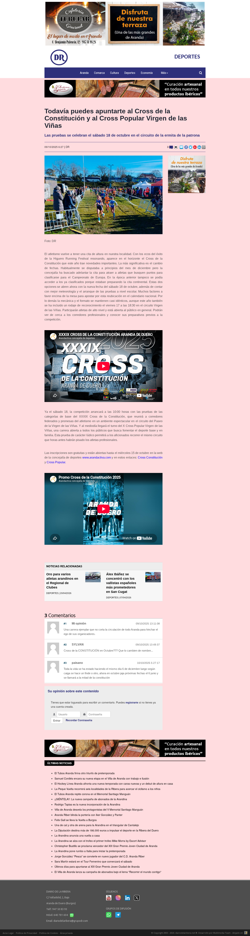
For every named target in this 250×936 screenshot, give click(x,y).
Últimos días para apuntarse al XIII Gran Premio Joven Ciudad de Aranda (97, 866)
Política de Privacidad (26, 933)
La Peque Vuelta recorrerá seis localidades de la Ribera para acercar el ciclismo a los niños (107, 789)
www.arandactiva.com (96, 457)
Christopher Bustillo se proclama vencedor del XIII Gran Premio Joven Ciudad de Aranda (106, 846)
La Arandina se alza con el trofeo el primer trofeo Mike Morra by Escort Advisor (100, 841)
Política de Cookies (48, 933)
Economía (147, 73)
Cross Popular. (56, 462)
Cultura (114, 73)
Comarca (99, 73)
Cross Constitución (150, 457)
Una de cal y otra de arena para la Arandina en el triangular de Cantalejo (97, 825)
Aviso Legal (8, 933)
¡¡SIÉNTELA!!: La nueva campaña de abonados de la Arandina (91, 799)
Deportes (129, 73)
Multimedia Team (222, 932)
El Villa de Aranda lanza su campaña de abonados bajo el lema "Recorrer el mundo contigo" (108, 872)
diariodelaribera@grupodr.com (70, 920)
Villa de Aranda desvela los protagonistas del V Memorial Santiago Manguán (99, 809)
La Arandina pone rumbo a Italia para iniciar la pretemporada (90, 851)
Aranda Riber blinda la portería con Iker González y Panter (88, 815)
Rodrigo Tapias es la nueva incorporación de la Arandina (87, 804)
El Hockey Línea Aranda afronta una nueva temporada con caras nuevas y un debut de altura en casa (114, 783)
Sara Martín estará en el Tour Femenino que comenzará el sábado (93, 861)
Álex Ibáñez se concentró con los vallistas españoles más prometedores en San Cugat (121, 583)
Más (163, 73)
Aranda (84, 73)
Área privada (66, 933)
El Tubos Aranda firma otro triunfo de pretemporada (85, 773)
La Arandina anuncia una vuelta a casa (77, 835)
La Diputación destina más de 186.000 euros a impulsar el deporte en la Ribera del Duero (107, 830)
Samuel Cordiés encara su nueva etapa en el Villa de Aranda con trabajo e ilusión (102, 778)
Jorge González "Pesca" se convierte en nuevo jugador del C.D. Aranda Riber (100, 856)
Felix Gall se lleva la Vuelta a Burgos (76, 820)
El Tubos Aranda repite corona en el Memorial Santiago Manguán (92, 794)
